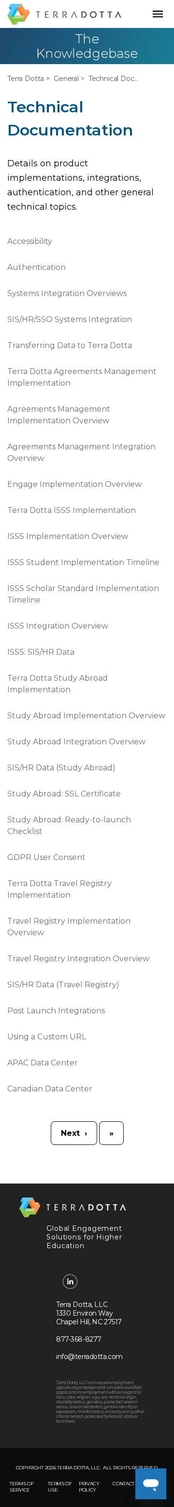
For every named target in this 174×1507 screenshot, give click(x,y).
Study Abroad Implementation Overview (86, 715)
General (66, 78)
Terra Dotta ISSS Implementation (71, 510)
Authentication (36, 267)
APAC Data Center (42, 1062)
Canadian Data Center (49, 1088)
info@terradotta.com (89, 1356)
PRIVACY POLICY (89, 1486)
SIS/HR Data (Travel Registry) (63, 984)
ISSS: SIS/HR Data (40, 652)
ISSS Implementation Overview (67, 536)
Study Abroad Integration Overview (76, 741)
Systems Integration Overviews (67, 293)
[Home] (64, 14)
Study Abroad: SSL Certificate (64, 793)
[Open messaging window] (150, 1484)
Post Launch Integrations (56, 1010)
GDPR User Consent (46, 857)
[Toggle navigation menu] (157, 14)
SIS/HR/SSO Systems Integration (69, 319)
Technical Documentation (114, 78)
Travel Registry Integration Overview (78, 958)
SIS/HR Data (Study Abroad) (61, 767)
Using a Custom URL (46, 1036)
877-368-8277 (79, 1339)
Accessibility (29, 241)
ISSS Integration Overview (57, 626)
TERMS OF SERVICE (22, 1486)
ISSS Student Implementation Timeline (83, 562)
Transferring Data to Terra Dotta (69, 345)
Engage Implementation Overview (74, 484)
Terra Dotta (25, 78)
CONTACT (123, 1483)
